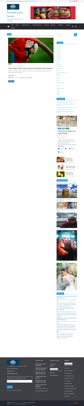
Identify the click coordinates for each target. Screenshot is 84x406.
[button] (19, 25)
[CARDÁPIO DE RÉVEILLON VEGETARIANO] (67, 121)
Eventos (58, 60)
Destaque (59, 54)
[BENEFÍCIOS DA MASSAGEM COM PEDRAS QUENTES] (61, 160)
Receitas (58, 80)
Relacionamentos (60, 82)
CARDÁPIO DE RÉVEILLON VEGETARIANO (65, 102)
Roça (58, 84)
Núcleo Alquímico (68, 373)
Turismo (13, 28)
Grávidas (58, 70)
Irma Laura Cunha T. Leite (62, 72)
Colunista (58, 52)
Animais (10, 63)
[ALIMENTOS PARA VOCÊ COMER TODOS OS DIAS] (61, 168)
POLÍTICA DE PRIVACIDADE (12, 368)
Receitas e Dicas (25, 25)
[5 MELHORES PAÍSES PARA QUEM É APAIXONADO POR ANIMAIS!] (30, 50)
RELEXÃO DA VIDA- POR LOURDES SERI (66, 330)
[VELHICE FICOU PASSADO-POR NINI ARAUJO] (66, 311)
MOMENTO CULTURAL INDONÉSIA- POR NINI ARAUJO (67, 319)
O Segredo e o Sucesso (69, 375)
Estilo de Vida (59, 58)
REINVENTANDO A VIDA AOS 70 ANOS (66, 210)
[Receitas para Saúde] (8, 26)
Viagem (58, 94)
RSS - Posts (52, 372)
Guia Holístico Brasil (68, 391)
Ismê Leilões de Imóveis (69, 386)
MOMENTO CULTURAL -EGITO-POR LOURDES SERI (67, 297)
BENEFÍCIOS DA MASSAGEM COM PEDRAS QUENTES (69, 159)
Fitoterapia (59, 64)
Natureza (60, 25)
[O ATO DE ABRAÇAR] (67, 263)
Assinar (9, 387)
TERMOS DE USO (10, 371)
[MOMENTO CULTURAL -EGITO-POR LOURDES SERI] (67, 300)
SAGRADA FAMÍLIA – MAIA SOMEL (66, 183)
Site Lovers (66, 396)
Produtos (46, 25)
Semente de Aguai (68, 383)
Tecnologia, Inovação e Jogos (70, 388)
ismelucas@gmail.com (22, 66)
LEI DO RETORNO (62, 229)
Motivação (59, 74)
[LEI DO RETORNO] (67, 231)
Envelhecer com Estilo (68, 378)
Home (12, 25)
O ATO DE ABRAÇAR (62, 262)
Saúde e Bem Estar (37, 25)
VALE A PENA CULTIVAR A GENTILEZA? (64, 200)
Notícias (53, 25)
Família (58, 62)
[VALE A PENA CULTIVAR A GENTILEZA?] (67, 202)
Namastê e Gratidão (68, 370)
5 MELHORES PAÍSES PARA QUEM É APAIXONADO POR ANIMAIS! (30, 68)
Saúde (58, 86)
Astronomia (59, 47)
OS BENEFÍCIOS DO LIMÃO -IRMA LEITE (64, 109)
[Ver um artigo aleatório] (75, 26)
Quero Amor (66, 368)
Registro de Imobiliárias (69, 393)
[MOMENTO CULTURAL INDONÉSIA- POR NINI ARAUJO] (67, 321)
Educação (59, 56)
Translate (59, 370)
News (58, 78)
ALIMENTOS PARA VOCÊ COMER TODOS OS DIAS (32, 1)
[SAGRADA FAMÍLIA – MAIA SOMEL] (67, 185)
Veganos (68, 25)
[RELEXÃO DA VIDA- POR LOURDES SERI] (65, 333)
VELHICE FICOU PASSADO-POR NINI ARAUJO (65, 308)
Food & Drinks (59, 66)
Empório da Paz (67, 380)
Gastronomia (59, 68)
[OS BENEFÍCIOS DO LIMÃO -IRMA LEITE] (61, 174)
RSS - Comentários (54, 375)
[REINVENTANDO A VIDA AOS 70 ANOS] (67, 213)
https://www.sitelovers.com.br (41, 390)
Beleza (17, 25)
